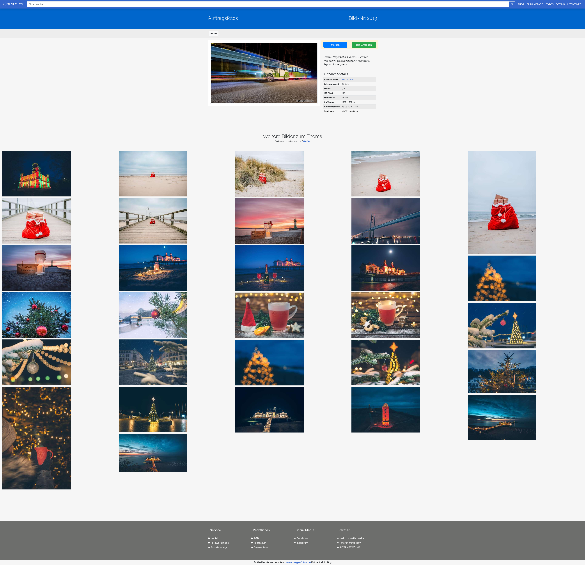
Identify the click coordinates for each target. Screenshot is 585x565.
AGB (256, 538)
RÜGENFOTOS (12, 4)
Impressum (260, 542)
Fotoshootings (219, 547)
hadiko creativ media (352, 538)
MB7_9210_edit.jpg (350, 111)
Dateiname (329, 111)
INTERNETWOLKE (350, 547)
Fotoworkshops (220, 542)
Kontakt (215, 538)
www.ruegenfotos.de (298, 562)
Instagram (302, 542)
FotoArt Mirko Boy (350, 542)
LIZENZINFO (574, 4)
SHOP (521, 4)
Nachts (214, 33)
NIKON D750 (347, 79)
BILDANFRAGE (535, 4)
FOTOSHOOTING (555, 4)
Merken (335, 44)
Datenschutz (261, 547)
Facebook (302, 538)
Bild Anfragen (364, 44)
